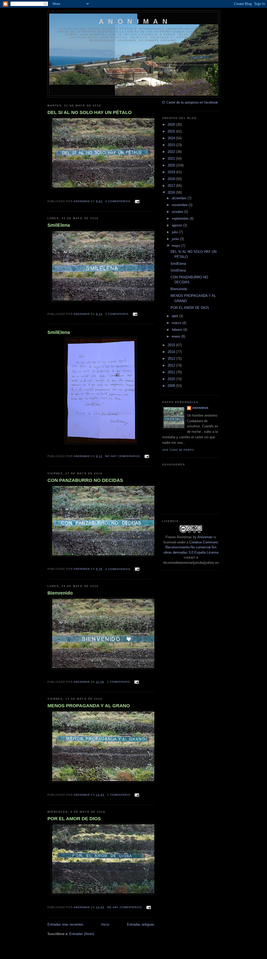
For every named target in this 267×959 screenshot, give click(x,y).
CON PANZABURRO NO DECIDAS (85, 480)
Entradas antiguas (140, 924)
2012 (172, 365)
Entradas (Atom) (81, 934)
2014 (172, 352)
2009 (172, 386)
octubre (178, 212)
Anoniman (205, 537)
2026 (172, 125)
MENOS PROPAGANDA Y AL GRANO (88, 705)
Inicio (105, 924)
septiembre (181, 218)
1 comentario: (117, 314)
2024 (172, 138)
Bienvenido (60, 593)
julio (175, 232)
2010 (172, 379)
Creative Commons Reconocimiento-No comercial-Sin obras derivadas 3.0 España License (191, 547)
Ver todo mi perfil (178, 449)
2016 (172, 192)
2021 (172, 158)
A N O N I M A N (134, 21)
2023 (172, 145)
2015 (172, 345)
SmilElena (58, 225)
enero (176, 336)
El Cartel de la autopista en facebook (190, 102)
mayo (176, 246)
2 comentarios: (118, 201)
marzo (177, 323)
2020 (172, 165)
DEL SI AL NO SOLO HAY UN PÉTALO (89, 112)
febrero (177, 330)
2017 (172, 186)
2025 (172, 131)
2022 (172, 152)
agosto (177, 225)
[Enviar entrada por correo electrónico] (137, 201)
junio (176, 239)
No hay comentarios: (123, 456)
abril (175, 316)
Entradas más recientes (65, 924)
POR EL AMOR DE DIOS (74, 818)
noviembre (180, 205)
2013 (172, 359)
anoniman (200, 407)
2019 (172, 172)
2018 (172, 179)
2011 (172, 372)
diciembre (179, 198)
